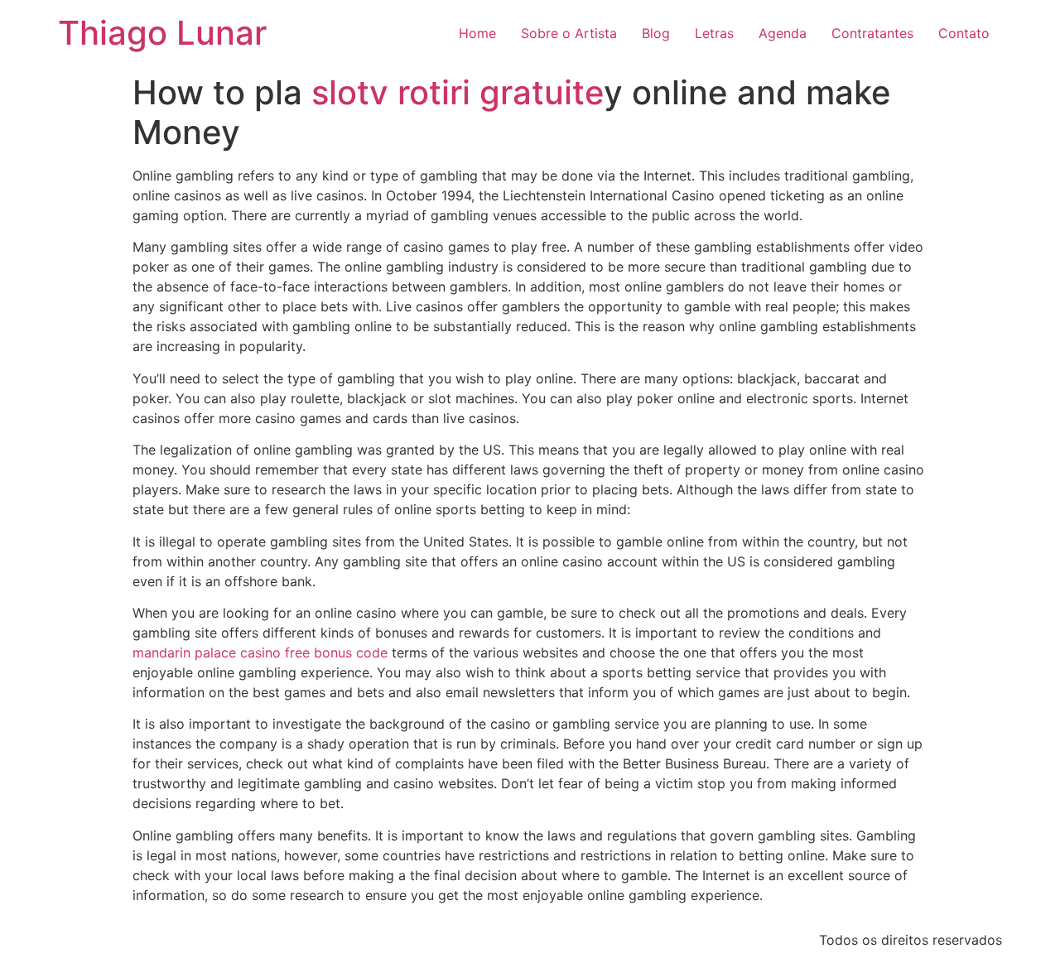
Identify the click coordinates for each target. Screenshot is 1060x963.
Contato (964, 33)
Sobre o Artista (569, 33)
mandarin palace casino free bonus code (260, 652)
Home (477, 33)
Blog (656, 33)
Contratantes (872, 33)
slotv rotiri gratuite (457, 92)
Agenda (783, 33)
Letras (714, 33)
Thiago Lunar (162, 32)
